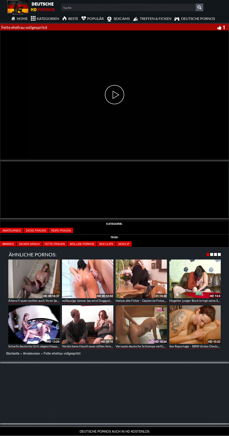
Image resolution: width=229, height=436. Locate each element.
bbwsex (8, 244)
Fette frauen (55, 244)
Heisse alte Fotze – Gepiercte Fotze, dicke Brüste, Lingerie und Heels (163, 300)
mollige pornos (82, 244)
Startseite (12, 353)
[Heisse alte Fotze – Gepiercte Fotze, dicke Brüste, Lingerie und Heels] (141, 278)
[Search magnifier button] (199, 7)
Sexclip (123, 244)
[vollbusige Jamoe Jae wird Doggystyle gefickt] (87, 278)
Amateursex (11, 230)
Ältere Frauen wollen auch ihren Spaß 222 (37, 300)
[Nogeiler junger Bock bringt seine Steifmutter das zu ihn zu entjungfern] (195, 278)
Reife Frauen (61, 230)
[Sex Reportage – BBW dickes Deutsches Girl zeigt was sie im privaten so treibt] (195, 324)
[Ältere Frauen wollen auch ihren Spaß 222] (34, 278)
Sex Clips (106, 244)
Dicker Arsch (29, 244)
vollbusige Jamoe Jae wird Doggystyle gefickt (93, 300)
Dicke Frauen (36, 230)
